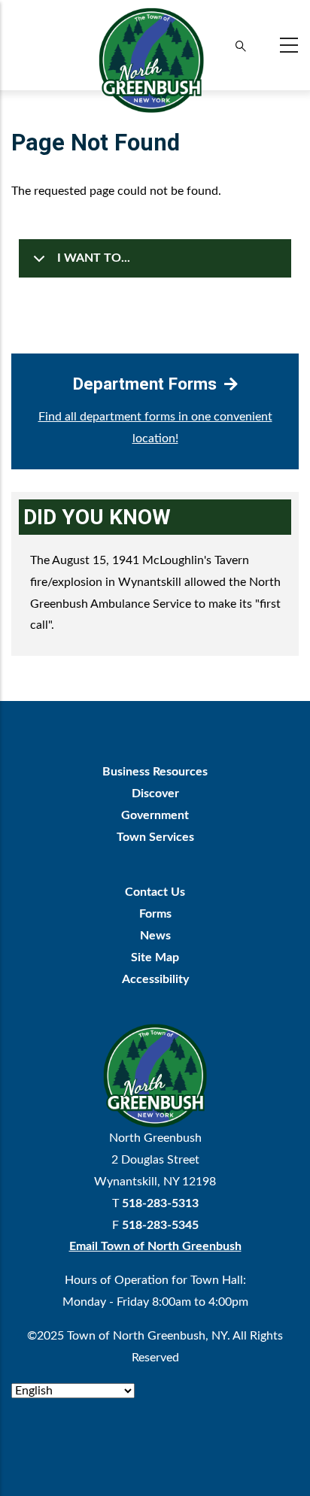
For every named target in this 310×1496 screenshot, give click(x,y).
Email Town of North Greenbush (155, 1246)
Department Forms (145, 383)
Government (155, 815)
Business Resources (155, 772)
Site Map (155, 957)
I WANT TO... (93, 258)
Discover (155, 793)
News (155, 936)
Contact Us (155, 892)
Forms (155, 914)
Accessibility (155, 979)
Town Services (155, 837)
